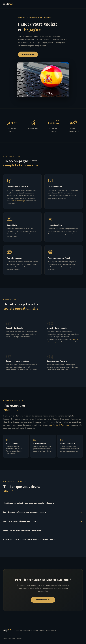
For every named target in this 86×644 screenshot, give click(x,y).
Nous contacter (28, 54)
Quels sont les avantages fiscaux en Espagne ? (23, 530)
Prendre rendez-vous (43, 600)
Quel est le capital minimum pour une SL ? (20, 521)
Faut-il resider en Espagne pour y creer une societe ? (25, 512)
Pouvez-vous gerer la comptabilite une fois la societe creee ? (29, 539)
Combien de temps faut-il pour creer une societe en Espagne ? (29, 503)
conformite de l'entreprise (59, 425)
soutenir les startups (17, 201)
